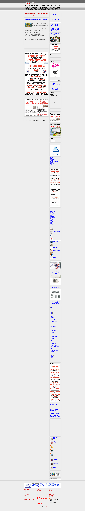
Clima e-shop (52, 445)
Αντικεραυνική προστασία (54, 409)
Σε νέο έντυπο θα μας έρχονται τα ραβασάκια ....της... (54, 319)
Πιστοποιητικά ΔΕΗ (52, 162)
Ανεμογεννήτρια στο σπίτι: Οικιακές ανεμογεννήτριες (55, 241)
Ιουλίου (52, 355)
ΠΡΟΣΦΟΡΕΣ (56, 9)
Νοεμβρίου (52, 316)
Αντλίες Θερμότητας (52, 157)
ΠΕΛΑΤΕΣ (51, 223)
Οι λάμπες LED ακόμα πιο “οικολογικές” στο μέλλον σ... (54, 340)
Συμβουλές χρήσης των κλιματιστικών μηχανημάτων (54, 330)
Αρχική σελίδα (36, 47)
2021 (51, 308)
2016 (51, 311)
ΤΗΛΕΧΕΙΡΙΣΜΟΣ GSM (47, 8)
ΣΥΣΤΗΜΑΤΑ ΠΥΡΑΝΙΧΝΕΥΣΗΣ (41, 8)
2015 (51, 312)
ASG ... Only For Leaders (53, 441)
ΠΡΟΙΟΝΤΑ (51, 222)
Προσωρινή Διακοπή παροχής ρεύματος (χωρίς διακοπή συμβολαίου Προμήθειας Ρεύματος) (56, 235)
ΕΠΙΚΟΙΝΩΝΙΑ (51, 224)
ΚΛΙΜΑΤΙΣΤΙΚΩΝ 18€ (55, 16)
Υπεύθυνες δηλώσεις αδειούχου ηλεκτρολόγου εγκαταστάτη (36, 15)
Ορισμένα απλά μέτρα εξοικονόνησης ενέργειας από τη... (54, 336)
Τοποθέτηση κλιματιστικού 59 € (55, 19)
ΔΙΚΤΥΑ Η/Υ (52, 8)
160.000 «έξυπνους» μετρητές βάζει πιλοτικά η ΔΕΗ (55, 354)
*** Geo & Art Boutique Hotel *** (54, 437)
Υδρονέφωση (51, 164)
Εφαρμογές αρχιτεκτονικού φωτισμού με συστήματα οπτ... (54, 321)
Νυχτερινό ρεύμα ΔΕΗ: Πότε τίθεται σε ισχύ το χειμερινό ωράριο (56, 459)
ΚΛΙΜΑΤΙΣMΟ (26, 7)
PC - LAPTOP (48, 9)
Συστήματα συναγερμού (54, 413)
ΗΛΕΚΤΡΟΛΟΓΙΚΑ (27, 8)
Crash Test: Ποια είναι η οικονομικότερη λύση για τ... (54, 348)
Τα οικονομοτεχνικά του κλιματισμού (53, 326)
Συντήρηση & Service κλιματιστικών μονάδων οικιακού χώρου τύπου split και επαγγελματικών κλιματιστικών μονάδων (55, 34)
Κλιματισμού (51, 160)
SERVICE (54, 7)
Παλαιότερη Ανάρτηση (45, 47)
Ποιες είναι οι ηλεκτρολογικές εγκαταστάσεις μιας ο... (54, 353)
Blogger (46, 506)
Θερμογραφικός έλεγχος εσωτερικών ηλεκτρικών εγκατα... (55, 351)
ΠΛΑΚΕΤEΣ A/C (58, 7)
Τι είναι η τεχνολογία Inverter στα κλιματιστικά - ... (54, 325)
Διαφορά (51, 158)
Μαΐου (52, 357)
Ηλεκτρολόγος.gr (52, 462)
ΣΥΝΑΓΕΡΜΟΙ (35, 8)
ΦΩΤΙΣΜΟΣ (31, 8)
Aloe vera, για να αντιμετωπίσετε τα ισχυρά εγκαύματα (55, 442)
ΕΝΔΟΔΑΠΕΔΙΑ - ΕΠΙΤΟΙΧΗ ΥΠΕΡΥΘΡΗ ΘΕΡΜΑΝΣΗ (40, 9)
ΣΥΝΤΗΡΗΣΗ (55, 14)
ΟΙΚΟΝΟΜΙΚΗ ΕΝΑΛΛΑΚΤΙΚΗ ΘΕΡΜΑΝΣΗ (29, 9)
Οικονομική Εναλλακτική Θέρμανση (54, 161)
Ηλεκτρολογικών (52, 159)
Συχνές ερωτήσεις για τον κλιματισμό (54, 329)
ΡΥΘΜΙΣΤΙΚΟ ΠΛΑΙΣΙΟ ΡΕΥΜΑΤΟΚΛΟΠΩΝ (55, 254)
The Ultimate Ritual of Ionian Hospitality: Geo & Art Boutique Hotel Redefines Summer (56, 438)
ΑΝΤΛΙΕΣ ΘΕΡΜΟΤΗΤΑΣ (34, 7)
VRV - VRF (30, 7)
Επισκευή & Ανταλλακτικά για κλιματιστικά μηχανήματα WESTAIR (55, 59)
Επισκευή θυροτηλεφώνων (55, 303)
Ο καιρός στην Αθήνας (54, 110)
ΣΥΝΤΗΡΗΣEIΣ (52, 9)
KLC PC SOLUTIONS (53, 449)
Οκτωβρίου (52, 317)
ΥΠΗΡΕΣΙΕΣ (51, 221)
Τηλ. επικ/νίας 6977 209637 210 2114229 (55, 416)
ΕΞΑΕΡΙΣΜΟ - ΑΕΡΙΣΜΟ (44, 7)
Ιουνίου (52, 356)
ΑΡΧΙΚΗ (51, 208)
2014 (51, 313)
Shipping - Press (52, 453)
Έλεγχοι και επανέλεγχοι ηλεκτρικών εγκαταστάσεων (54, 350)
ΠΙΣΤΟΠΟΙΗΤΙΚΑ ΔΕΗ (57, 8)
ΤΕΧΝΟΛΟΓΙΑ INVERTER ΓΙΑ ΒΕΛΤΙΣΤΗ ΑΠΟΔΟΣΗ (54, 318)
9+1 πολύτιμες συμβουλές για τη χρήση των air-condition (56, 231)
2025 (51, 307)
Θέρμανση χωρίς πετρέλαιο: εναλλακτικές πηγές (54, 339)
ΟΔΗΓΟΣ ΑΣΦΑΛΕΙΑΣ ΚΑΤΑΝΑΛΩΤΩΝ (55, 247)
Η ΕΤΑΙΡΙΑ (51, 220)
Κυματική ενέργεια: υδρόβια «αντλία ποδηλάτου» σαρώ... (55, 346)
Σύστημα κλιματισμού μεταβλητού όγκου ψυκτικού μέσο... (54, 323)
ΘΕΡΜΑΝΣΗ (40, 7)
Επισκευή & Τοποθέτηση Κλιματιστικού (55, 257)
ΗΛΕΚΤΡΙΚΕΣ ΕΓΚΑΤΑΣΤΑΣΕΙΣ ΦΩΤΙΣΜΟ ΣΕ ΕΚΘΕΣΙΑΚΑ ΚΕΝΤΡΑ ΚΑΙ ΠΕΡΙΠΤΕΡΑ (55, 86)
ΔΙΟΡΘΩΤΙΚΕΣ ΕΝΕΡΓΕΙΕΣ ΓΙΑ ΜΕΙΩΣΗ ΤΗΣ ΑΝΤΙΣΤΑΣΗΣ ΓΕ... (54, 345)
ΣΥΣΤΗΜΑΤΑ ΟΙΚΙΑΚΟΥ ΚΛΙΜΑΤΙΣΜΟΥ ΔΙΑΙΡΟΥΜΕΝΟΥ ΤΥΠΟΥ (54, 334)
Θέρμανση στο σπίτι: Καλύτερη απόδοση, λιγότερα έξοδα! (56, 244)
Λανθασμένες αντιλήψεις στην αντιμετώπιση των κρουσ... (54, 343)
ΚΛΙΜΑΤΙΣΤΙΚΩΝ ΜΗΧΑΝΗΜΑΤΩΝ (55, 287)
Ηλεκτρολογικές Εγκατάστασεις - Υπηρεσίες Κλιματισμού (54, 458)
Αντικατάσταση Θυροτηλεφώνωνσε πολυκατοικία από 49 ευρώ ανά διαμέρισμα (55, 301)
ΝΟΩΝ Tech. (52, 466)
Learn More (55, 1)
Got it (58, 1)
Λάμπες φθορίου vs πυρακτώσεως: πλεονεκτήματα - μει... (55, 322)
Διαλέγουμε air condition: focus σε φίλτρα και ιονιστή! (56, 228)
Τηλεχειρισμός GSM (52, 163)
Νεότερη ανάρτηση (27, 47)
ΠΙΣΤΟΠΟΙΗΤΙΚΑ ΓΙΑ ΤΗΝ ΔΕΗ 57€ (36, 14)
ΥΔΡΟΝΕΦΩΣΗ (50, 7)
